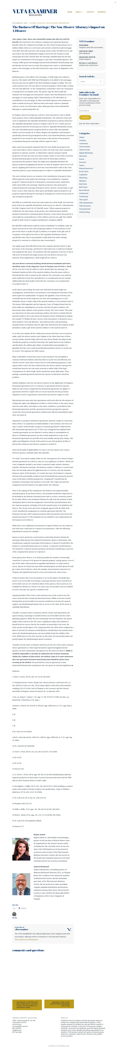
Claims (81, 137)
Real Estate (83, 187)
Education (83, 156)
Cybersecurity (84, 150)
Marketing (83, 178)
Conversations (84, 147)
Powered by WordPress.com (59, 1046)
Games (81, 165)
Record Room (84, 190)
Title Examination (86, 203)
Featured (82, 162)
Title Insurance (85, 206)
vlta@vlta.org (16, 1030)
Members (82, 181)
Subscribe (85, 117)
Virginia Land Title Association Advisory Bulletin (60, 1004)
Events (81, 159)
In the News (83, 171)
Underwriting (63, 23)
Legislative (41, 23)
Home (69, 12)
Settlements (83, 193)
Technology (83, 196)
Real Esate (83, 184)
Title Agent (83, 200)
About (78, 12)
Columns (32, 23)
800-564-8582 (16, 1028)
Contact (90, 12)
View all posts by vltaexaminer (26, 939)
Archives (102, 12)
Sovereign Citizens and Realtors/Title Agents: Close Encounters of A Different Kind (27, 1005)
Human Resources (86, 168)
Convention (83, 143)
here (96, 65)
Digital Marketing (86, 153)
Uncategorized (52, 23)
